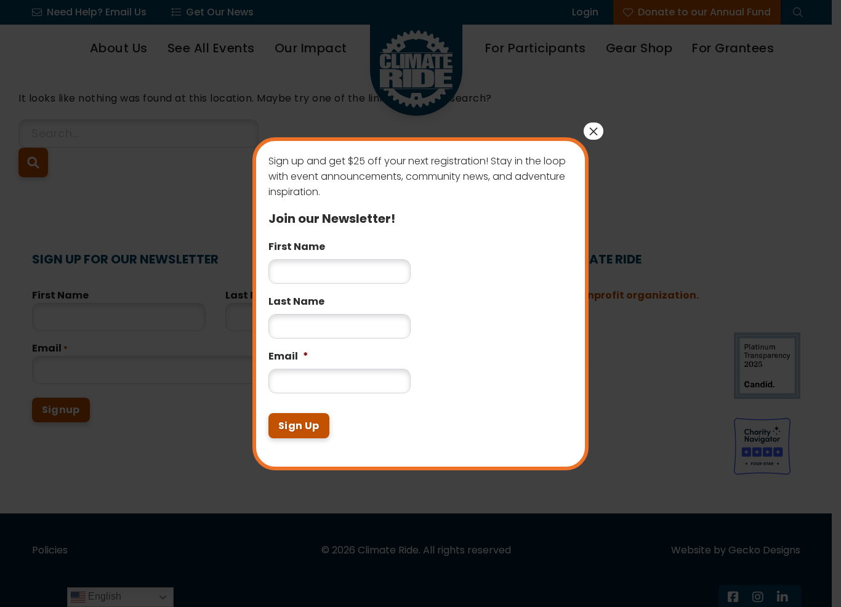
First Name (296, 247)
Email (288, 356)
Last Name (296, 301)
